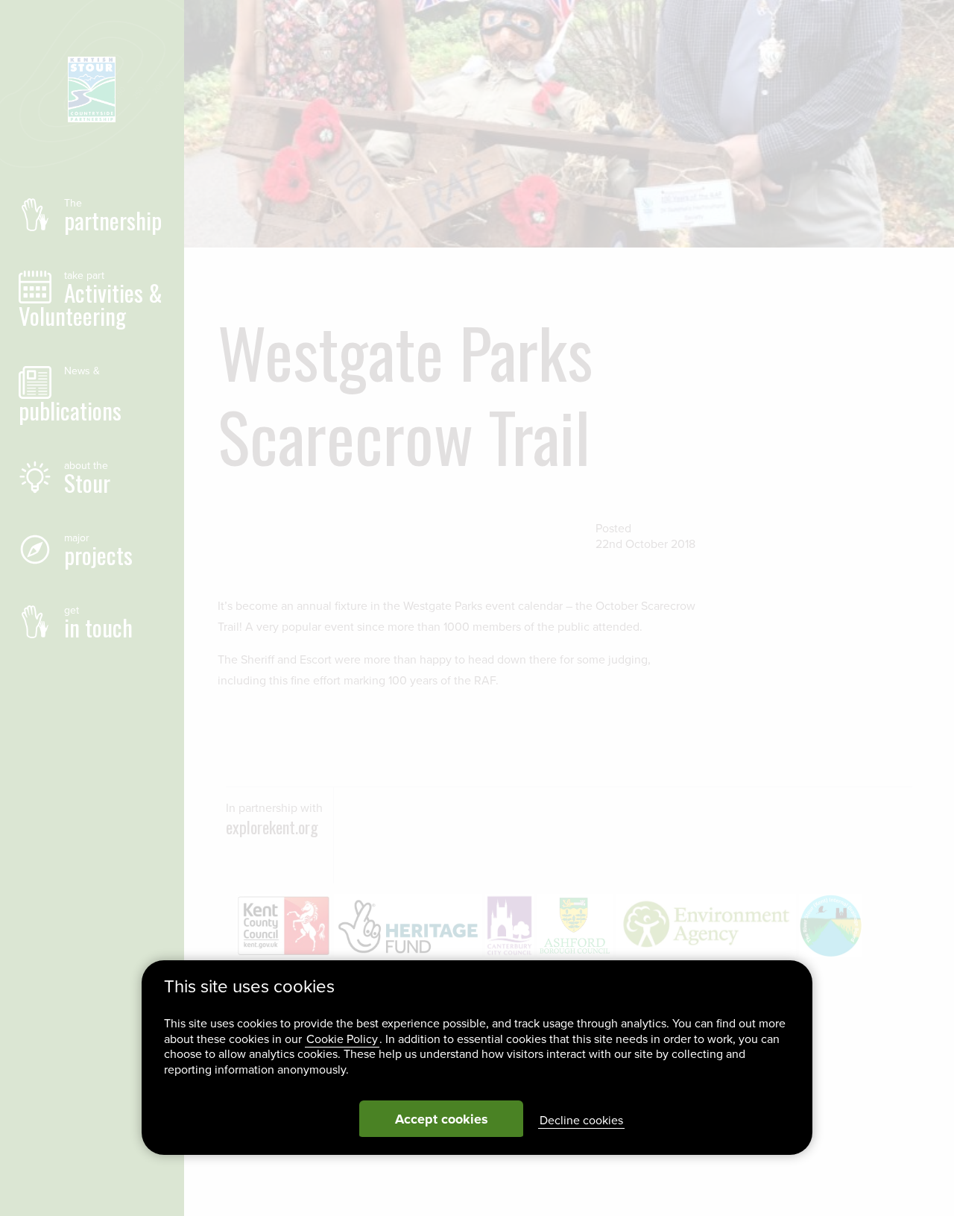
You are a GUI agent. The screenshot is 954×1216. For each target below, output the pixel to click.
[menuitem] (92, 215)
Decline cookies (581, 1120)
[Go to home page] (92, 89)
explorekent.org (272, 827)
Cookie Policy (342, 1039)
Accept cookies (441, 1119)
